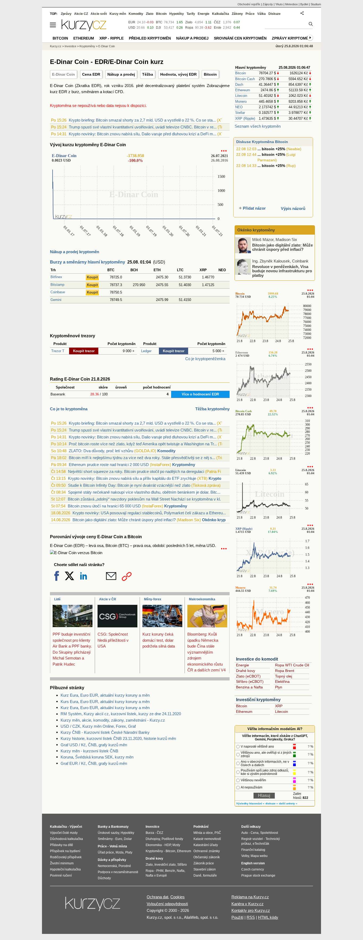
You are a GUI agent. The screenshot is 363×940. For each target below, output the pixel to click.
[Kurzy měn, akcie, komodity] (93, 906)
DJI (158, 27)
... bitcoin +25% (271, 149)
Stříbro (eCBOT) (250, 681)
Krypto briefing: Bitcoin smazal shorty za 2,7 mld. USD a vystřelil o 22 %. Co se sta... (142, 120)
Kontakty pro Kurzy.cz (250, 910)
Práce (250, 14)
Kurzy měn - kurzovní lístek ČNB (89, 751)
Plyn (278, 687)
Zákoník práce (203, 863)
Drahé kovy (245, 671)
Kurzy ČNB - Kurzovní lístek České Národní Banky (105, 732)
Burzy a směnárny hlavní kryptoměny (87, 262)
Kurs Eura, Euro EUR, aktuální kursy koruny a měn (105, 701)
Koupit (92, 277)
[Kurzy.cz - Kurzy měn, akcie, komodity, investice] (84, 29)
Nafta (180, 871)
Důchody (104, 878)
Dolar (128, 839)
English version (253, 863)
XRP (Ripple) (245, 118)
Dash (239, 85)
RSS (251, 917)
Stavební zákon (204, 869)
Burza (150, 833)
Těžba (147, 74)
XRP (278, 706)
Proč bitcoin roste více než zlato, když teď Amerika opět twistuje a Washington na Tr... (143, 444)
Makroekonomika (202, 599)
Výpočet (76, 827)
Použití (237, 917)
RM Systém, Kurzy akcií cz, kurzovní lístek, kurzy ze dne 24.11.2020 (121, 714)
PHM (159, 871)
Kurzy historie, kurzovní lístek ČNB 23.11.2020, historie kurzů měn (118, 738)
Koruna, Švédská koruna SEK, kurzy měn (97, 757)
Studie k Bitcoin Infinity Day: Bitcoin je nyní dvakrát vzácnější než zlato (129, 485)
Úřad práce (106, 852)
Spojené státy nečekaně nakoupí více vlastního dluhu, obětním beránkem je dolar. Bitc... (144, 492)
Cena (255, 833)
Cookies (177, 897)
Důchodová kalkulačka (66, 839)
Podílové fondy (172, 839)
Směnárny (105, 839)
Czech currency (252, 869)
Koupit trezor (84, 351)
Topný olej (283, 676)
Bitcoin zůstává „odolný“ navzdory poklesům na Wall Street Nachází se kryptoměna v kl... (145, 499)
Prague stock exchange (258, 875)
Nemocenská (107, 866)
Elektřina (282, 681)
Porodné (125, 866)
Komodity (166, 451)
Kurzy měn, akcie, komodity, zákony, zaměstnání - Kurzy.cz (113, 720)
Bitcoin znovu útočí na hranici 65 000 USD (104, 506)
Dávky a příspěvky (112, 860)
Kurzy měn (117, 14)
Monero (241, 102)
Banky (103, 827)
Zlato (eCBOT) (248, 676)
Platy (128, 852)
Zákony (237, 14)
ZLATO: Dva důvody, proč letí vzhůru (101, 451)
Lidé (57, 599)
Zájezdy (268, 4)
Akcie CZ (81, 14)
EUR (131, 22)
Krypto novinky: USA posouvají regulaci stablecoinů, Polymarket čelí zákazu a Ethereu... (149, 513)
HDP (167, 845)
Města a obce (203, 833)
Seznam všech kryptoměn (258, 126)
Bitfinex (56, 277)
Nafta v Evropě (156, 875)
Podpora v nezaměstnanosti (118, 872)
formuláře (210, 875)
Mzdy (176, 845)
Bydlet (304, 4)
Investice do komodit (257, 659)
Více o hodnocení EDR (200, 394)
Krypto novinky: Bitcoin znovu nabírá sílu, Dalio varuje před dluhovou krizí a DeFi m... (142, 134)
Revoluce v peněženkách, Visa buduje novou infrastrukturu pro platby (282, 270)
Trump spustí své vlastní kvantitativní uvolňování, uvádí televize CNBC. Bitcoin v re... (143, 127)
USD (131, 27)
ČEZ (217, 22)
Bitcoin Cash (245, 79)
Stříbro (182, 864)
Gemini (55, 300)
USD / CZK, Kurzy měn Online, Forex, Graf (98, 726)
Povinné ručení (61, 875)
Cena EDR (91, 74)
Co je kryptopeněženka (205, 358)
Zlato (188, 22)
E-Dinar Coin (63, 74)
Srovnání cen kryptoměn (240, 38)
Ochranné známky (206, 851)
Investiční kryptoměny (258, 699)
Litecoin (241, 96)
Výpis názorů (293, 208)
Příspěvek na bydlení (65, 851)
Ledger (146, 351)
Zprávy (66, 14)
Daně (197, 875)
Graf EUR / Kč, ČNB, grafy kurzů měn (94, 763)
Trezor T (57, 351)
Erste (217, 27)
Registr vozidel (252, 839)
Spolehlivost (269, 833)
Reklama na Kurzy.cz (250, 897)
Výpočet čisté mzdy (64, 833)
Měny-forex (152, 599)
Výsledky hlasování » (250, 803)
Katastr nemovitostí (207, 839)
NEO (239, 107)
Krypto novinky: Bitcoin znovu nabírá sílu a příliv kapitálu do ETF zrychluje (132, 478)
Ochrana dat (157, 897)
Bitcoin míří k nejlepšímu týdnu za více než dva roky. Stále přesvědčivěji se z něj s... (142, 457)
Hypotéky (176, 14)
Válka (261, 14)
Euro (118, 839)
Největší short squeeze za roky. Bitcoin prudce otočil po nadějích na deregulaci (136, 471)
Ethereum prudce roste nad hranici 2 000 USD (109, 464)
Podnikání (200, 827)
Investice (70, 46)
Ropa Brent (284, 671)
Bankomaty (120, 827)
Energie (242, 665)
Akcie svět (99, 14)
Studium (316, 4)
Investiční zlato (165, 864)
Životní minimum (62, 863)
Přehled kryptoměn (150, 38)
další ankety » (288, 803)
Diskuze (274, 14)
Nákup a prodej (121, 74)
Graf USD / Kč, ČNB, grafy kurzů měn (94, 745)
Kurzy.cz (55, 46)
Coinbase (57, 292)
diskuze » (271, 803)
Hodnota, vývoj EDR (178, 74)
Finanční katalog (253, 850)
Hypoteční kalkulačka (65, 869)
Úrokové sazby (108, 833)
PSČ (217, 833)
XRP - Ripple (111, 38)
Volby (245, 856)
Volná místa (118, 846)
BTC (159, 22)
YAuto (279, 4)
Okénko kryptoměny (220, 520)
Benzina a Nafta (249, 687)
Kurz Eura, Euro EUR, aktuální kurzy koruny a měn (105, 695)
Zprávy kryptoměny (293, 38)
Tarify (191, 14)
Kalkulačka (220, 14)
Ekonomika (154, 845)
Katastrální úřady (205, 845)
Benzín (170, 871)
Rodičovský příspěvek (66, 857)
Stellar (240, 113)
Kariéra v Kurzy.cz (247, 904)
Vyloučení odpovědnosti (167, 904)
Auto (244, 833)
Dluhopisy (153, 839)
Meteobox (291, 4)
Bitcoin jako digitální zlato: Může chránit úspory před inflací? (124, 520)
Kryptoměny (183, 464)
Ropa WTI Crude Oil (292, 665)
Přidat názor (254, 208)
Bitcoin (210, 74)
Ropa (189, 27)
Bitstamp (57, 285)
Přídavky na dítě (61, 845)
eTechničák (261, 844)
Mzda (120, 852)
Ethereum (242, 90)
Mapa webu (259, 856)
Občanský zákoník (206, 857)
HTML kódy (268, 917)
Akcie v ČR (107, 599)
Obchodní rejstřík (249, 4)
